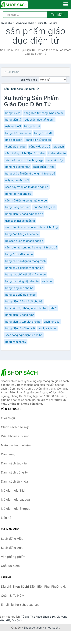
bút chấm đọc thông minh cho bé (25, 308)
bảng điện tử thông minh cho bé (44, 113)
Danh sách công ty (14, 472)
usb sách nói (13, 126)
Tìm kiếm (57, 14)
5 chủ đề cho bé (15, 146)
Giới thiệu (8, 418)
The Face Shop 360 (42, 616)
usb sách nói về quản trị (20, 220)
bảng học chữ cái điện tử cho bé (25, 274)
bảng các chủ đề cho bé (20, 294)
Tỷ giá (25, 616)
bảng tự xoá (12, 113)
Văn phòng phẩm (25, 23)
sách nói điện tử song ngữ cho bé (26, 200)
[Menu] (65, 4)
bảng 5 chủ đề (43, 133)
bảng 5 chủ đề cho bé (19, 254)
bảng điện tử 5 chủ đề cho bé (23, 301)
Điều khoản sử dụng (15, 436)
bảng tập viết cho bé (18, 193)
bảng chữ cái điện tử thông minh (25, 261)
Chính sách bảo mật (15, 427)
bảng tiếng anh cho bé (19, 288)
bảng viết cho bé (39, 146)
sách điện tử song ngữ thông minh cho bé (31, 247)
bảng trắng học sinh (17, 207)
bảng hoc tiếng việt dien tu (22, 281)
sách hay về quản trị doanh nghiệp (26, 186)
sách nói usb (51, 321)
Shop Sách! (52, 627)
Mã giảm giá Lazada (15, 499)
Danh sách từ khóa (14, 481)
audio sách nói (47, 328)
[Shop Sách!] (20, 372)
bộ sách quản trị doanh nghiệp (24, 240)
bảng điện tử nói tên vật (20, 328)
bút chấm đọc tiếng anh (39, 119)
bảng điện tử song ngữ (19, 314)
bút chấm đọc (55, 160)
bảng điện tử (13, 119)
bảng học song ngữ (17, 166)
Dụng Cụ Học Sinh (47, 23)
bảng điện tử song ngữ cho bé (24, 213)
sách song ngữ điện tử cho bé (23, 335)
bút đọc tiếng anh (44, 207)
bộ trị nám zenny (15, 341)
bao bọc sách (13, 139)
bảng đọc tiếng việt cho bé (22, 234)
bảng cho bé (32, 126)
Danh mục (8, 454)
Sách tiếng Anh (12, 548)
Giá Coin (17, 620)
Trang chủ (6, 23)
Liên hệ (6, 518)
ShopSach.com (33, 627)
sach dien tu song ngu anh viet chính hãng (31, 227)
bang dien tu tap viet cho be (23, 321)
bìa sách (58, 146)
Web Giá (5, 620)
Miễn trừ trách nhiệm (16, 445)
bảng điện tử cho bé (38, 139)
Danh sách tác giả (14, 463)
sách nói (47, 281)
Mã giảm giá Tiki (13, 490)
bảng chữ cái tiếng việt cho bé (24, 267)
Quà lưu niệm (10, 566)
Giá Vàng (61, 616)
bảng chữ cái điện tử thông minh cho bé (30, 173)
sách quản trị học (43, 166)
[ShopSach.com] (20, 4)
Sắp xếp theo (29, 79)
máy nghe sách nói (17, 180)
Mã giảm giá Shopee (15, 508)
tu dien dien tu (57, 153)
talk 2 (53, 308)
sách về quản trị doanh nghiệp (24, 160)
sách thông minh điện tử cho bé (24, 153)
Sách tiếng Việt (12, 538)
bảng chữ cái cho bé (18, 133)
